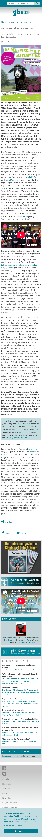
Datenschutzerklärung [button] (13, 825)
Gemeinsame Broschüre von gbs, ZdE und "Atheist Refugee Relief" (18, 713)
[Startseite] (21, 12)
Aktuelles (6, 779)
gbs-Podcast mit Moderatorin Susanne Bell (19, 670)
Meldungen (26, 22)
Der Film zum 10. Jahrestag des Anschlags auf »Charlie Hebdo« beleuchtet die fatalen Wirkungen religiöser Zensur (20, 692)
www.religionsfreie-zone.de (16, 438)
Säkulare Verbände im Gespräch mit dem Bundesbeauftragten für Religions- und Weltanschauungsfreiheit (20, 681)
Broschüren (8, 640)
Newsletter (7, 784)
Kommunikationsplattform (12, 756)
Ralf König (33, 177)
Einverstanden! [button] (21, 831)
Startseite (5, 22)
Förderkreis (7, 798)
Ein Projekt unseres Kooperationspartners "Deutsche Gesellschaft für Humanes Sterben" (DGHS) (20, 703)
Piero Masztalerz (12, 180)
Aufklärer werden (10, 807)
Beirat (5, 793)
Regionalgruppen (10, 802)
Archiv (15, 22)
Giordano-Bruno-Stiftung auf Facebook (21, 768)
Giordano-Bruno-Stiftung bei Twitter (21, 774)
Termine (6, 788)
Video (25, 216)
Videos (20, 640)
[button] (6, 533)
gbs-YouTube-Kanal (27, 642)
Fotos (29, 640)
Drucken (8, 522)
